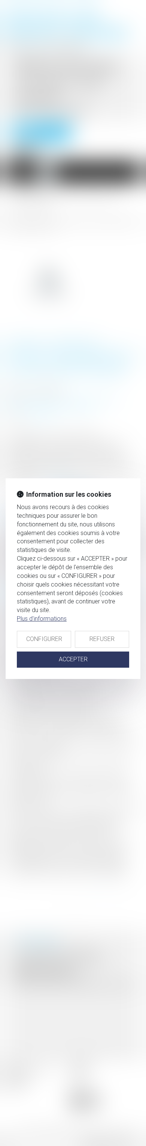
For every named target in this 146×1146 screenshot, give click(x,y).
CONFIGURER (44, 639)
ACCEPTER (73, 659)
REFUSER (102, 639)
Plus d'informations (42, 618)
